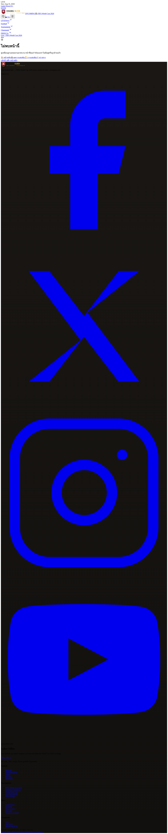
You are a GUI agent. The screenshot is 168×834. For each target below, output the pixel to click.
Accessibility (38, 832)
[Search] (3, 16)
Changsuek (5, 30)
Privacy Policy (6, 832)
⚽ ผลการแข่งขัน (18, 57)
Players (8, 776)
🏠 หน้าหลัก (6, 57)
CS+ (11, 6)
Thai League (10, 809)
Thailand (8, 807)
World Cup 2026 (11, 826)
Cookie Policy (29, 832)
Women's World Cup (13, 790)
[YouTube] (84, 742)
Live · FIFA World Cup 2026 (11, 35)
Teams (7, 774)
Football (4, 24)
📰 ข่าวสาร (41, 57)
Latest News (5, 6)
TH (4, 8)
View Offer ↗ (6, 758)
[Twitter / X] (84, 409)
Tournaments (5, 27)
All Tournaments (11, 794)
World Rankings (11, 772)
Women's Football (12, 813)
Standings (9, 779)
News (5, 20)
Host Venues (10, 796)
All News (8, 824)
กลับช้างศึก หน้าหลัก (9, 60)
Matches (8, 770)
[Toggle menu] (12, 16)
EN (2, 8)
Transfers (8, 811)
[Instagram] (84, 575)
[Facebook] (84, 242)
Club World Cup (11, 792)
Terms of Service (17, 832)
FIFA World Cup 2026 (13, 788)
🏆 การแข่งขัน (30, 57)
